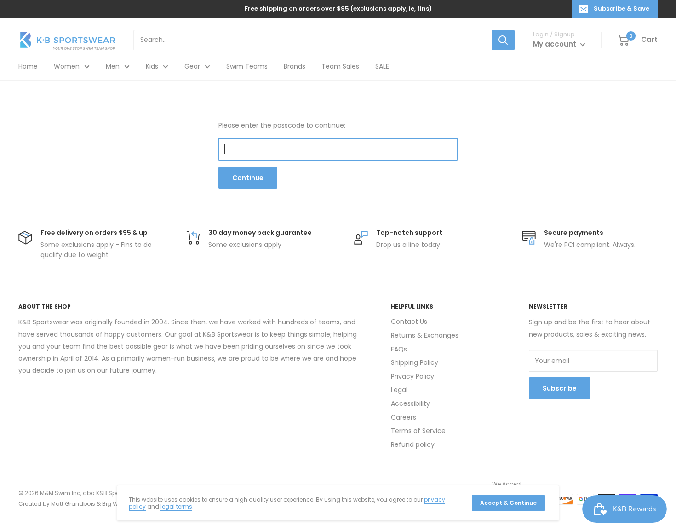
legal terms (176, 506)
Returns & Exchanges (424, 335)
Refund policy (413, 444)
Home (28, 66)
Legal (399, 389)
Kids (152, 66)
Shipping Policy (414, 362)
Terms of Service (418, 430)
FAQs (399, 349)
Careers (403, 417)
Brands (294, 66)
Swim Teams (247, 66)
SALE (382, 66)
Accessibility (410, 403)
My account (555, 44)
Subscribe (560, 388)
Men (113, 66)
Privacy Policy (412, 376)
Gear (192, 66)
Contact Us (409, 321)
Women (67, 66)
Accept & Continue (508, 503)
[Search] (503, 40)
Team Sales (340, 66)
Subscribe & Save (621, 8)
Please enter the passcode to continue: (281, 125)
